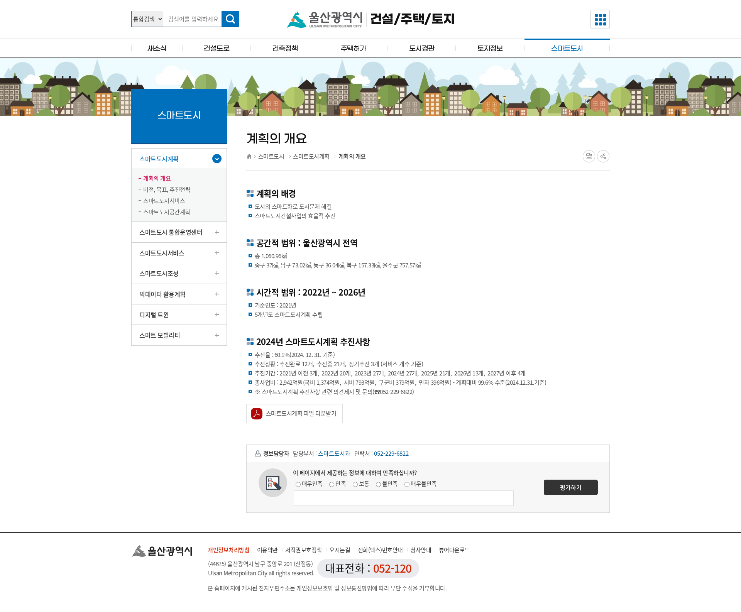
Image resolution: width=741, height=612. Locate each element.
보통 (364, 483)
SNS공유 (603, 156)
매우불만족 (424, 483)
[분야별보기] (600, 19)
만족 (340, 483)
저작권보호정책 (303, 550)
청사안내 (420, 550)
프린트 (589, 156)
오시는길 (339, 550)
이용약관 (267, 550)
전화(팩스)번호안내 (380, 550)
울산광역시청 (324, 20)
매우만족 (312, 483)
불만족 (390, 483)
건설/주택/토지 (412, 19)
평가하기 (571, 487)
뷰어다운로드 (454, 550)
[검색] (230, 19)
